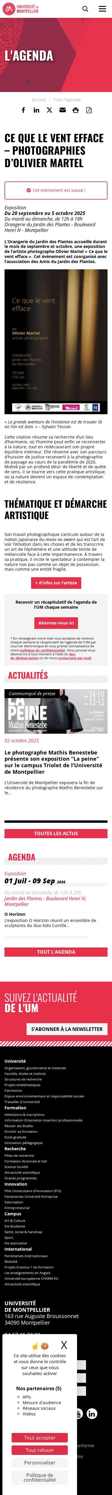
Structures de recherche (23, 1079)
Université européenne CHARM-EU (31, 1278)
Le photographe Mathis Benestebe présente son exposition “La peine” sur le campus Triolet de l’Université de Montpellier (53, 762)
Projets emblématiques (22, 1085)
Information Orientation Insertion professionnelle (43, 1120)
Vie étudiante (14, 1226)
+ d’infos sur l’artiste (56, 583)
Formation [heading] (15, 1107)
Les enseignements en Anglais (27, 1273)
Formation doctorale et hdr (25, 1161)
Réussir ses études (18, 1126)
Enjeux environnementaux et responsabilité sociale (44, 1096)
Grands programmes (20, 1178)
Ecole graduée (15, 1137)
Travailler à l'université (22, 1102)
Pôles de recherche (19, 1155)
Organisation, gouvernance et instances (35, 1068)
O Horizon (14, 914)
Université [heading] (15, 1061)
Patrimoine (13, 1090)
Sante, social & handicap (23, 1232)
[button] (62, 110)
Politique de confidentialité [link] (40, 1477)
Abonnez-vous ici (56, 623)
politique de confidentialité (42, 650)
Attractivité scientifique (22, 1172)
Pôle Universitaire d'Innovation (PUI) (32, 1191)
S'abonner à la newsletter (67, 1029)
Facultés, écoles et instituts (25, 1073)
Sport (8, 1237)
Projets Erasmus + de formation (29, 1267)
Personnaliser (40, 1462)
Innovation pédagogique (23, 1142)
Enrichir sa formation (21, 1131)
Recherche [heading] (15, 1148)
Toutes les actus (56, 833)
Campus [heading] (12, 1213)
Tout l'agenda (56, 952)
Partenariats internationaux (26, 1256)
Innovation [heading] (15, 1184)
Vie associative (15, 1243)
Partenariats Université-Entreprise (31, 1196)
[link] (23, 110)
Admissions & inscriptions (24, 1114)
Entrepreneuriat (17, 1208)
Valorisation (13, 1202)
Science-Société (16, 1167)
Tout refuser (40, 1450)
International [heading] (18, 1249)
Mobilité (10, 1261)
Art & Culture (14, 1220)
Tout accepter (40, 1437)
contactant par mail (74, 658)
